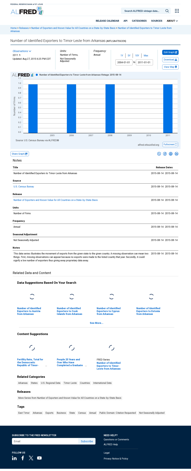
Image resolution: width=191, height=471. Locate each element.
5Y (129, 55)
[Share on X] (159, 154)
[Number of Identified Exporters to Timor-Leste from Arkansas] (112, 348)
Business (61, 412)
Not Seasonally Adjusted (151, 412)
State (72, 412)
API (125, 20)
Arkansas (23, 383)
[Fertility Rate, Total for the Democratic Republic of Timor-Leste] (32, 348)
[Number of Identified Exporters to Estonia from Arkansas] (151, 296)
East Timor (24, 412)
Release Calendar (107, 20)
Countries (85, 383)
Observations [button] (21, 51)
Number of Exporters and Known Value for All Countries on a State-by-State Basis (73, 28)
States (34, 383)
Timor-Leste (70, 383)
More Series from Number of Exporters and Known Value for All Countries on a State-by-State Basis (69, 398)
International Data (102, 383)
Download (169, 59)
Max (146, 55)
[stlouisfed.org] (26, 4)
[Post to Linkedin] (176, 154)
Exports (49, 412)
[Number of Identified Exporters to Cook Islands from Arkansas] (72, 296)
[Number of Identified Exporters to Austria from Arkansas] (32, 296)
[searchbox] (146, 11)
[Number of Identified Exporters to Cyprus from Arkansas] (112, 296)
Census (82, 412)
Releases (24, 28)
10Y (137, 55)
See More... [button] (96, 323)
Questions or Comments (116, 439)
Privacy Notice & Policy (116, 458)
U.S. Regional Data (50, 383)
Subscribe (87, 441)
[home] (27, 11)
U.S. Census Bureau (23, 186)
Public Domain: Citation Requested (117, 412)
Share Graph (18, 153)
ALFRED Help (111, 444)
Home (13, 28)
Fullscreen (169, 144)
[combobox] (146, 11)
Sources (156, 20)
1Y (121, 55)
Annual (92, 412)
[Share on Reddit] (170, 154)
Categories (139, 20)
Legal (107, 452)
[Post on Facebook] (165, 154)
